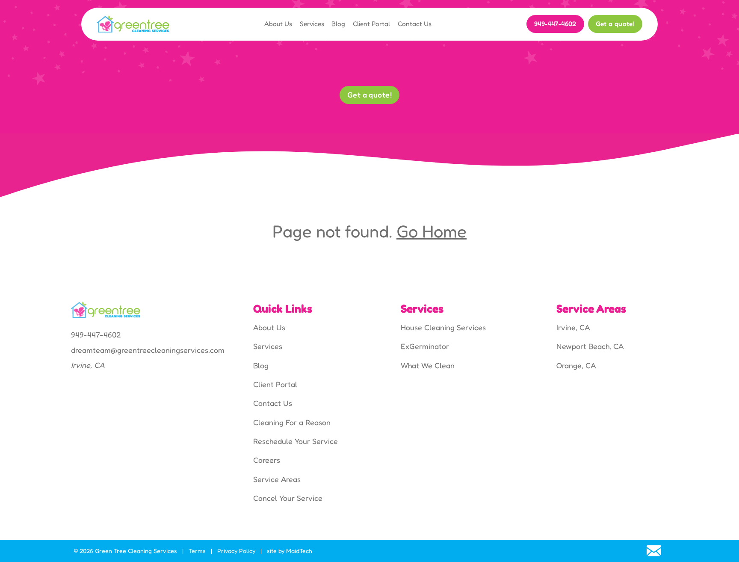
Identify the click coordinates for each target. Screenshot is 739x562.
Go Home (431, 231)
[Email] (653, 551)
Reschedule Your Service (295, 441)
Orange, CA (576, 365)
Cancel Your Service (287, 498)
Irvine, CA (573, 327)
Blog (338, 24)
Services (312, 24)
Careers (266, 460)
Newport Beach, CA (590, 346)
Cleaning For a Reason (292, 422)
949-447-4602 (555, 24)
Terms (197, 550)
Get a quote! (615, 24)
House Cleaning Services (443, 327)
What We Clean (428, 365)
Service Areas (277, 479)
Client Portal (371, 24)
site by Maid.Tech (289, 550)
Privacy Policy (236, 550)
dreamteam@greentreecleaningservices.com (148, 350)
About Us (278, 24)
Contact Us (415, 24)
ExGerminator (425, 346)
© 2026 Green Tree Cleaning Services (125, 550)
